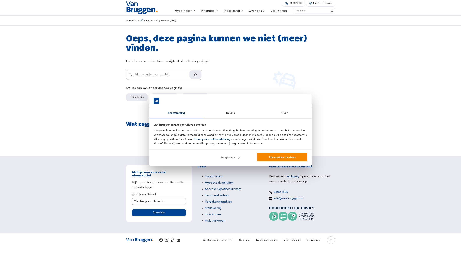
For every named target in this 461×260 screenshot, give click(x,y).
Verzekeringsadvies (218, 201)
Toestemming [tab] (176, 112)
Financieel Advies (217, 195)
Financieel (208, 10)
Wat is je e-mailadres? (144, 194)
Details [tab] (230, 112)
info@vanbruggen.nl (288, 198)
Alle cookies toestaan (282, 157)
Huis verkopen (215, 220)
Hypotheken (184, 10)
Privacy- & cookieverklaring (212, 138)
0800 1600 (296, 3)
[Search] (332, 11)
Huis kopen (213, 214)
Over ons (255, 10)
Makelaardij (232, 10)
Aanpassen (228, 157)
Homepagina (137, 97)
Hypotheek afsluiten (219, 182)
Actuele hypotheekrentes (223, 189)
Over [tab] (284, 112)
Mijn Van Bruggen (322, 3)
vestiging (293, 176)
